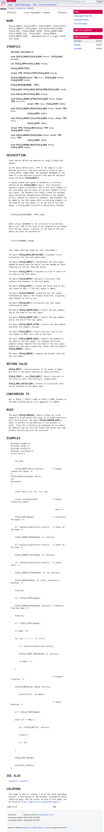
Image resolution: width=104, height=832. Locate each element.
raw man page (80, 23)
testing (77, 45)
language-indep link (83, 16)
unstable (78, 48)
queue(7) (24, 781)
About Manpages (23, 5)
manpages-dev (21, 8)
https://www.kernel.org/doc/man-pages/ (40, 802)
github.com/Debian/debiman (34, 828)
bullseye (11, 8)
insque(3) (13, 781)
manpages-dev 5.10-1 (45, 815)
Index (10, 5)
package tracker (81, 19)
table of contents (83, 30)
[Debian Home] (3, 5)
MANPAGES (11, 1)
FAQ (35, 5)
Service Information (48, 5)
